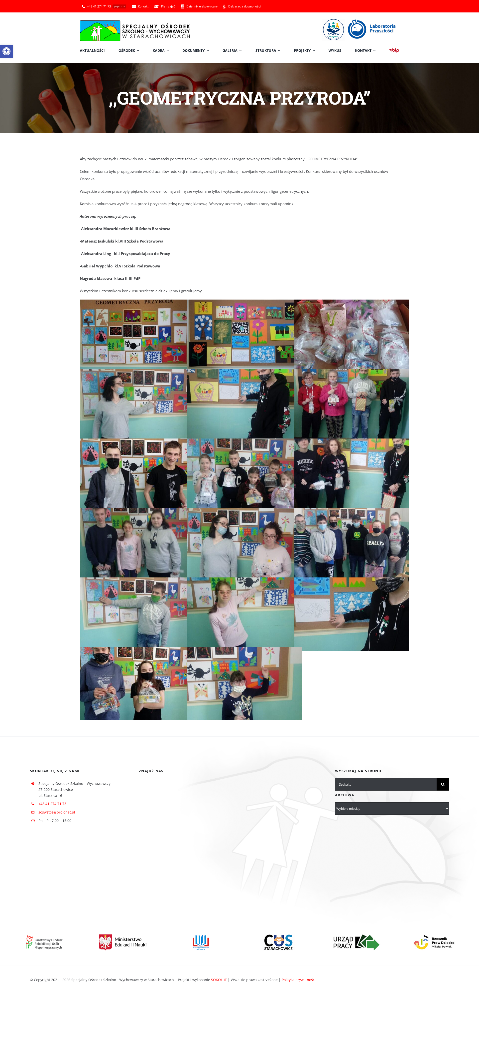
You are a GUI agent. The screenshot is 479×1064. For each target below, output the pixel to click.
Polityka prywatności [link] (299, 979)
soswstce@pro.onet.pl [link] (56, 812)
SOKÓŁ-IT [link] (219, 979)
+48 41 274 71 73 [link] (52, 803)
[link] (6, 51)
